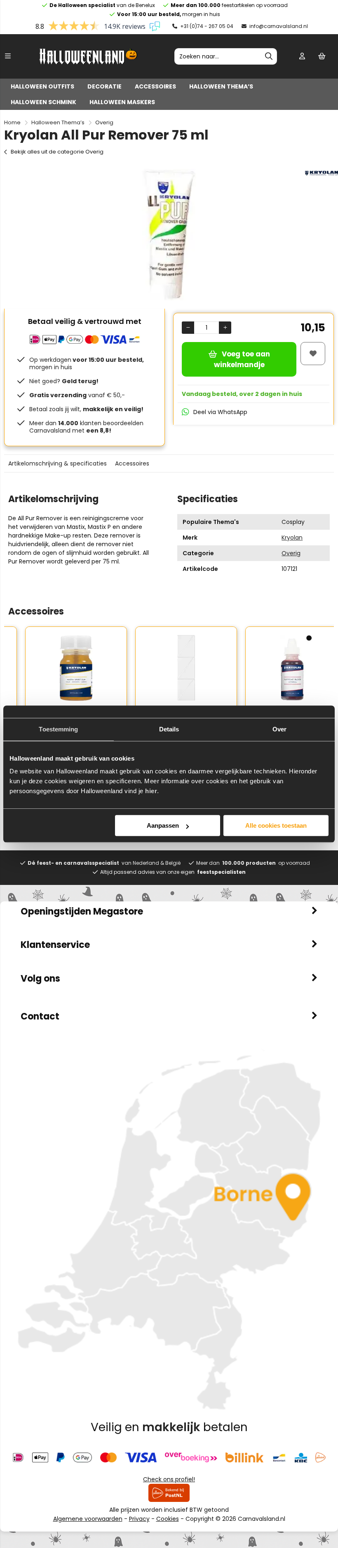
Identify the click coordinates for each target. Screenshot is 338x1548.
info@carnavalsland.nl (278, 26)
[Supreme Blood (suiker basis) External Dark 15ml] (279, 668)
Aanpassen (163, 825)
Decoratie (104, 86)
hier (151, 790)
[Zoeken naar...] (269, 56)
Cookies (167, 1519)
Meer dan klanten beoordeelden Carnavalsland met (86, 427)
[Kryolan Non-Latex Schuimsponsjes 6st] (169, 668)
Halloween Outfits (42, 86)
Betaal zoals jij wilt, (86, 409)
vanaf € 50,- (77, 395)
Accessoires (155, 86)
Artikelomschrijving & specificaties (57, 463)
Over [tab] (279, 729)
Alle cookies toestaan (276, 825)
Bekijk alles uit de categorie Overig (57, 152)
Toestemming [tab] (58, 729)
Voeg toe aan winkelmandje (242, 359)
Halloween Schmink (43, 102)
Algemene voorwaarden (87, 1519)
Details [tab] (169, 729)
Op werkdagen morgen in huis (86, 363)
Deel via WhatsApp (220, 412)
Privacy (139, 1519)
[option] (169, 235)
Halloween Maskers (122, 102)
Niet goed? (64, 381)
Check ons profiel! (169, 1479)
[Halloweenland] (88, 62)
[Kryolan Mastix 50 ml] (59, 668)
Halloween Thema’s (221, 86)
